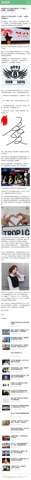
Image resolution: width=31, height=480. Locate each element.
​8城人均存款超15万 (16, 352)
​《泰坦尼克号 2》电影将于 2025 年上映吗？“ (18, 467)
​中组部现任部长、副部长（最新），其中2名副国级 (19, 451)
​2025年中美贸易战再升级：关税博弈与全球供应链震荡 (20, 376)
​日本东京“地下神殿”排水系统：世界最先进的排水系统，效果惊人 (20, 392)
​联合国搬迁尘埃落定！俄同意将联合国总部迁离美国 (20, 338)
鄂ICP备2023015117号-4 (22, 476)
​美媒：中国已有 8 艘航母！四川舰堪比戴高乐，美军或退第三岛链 (20, 331)
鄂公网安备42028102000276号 (9, 476)
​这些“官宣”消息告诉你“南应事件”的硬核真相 (19, 398)
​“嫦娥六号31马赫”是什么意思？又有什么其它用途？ (20, 383)
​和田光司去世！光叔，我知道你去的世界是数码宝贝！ (20, 368)
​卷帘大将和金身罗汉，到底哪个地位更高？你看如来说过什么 (20, 345)
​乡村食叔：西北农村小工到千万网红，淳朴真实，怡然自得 (20, 421)
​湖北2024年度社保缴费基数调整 (20, 413)
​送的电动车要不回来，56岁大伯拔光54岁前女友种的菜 (20, 429)
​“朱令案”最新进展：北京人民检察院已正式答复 (19, 361)
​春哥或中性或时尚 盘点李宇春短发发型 (20, 323)
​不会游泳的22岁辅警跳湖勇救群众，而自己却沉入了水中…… (20, 406)
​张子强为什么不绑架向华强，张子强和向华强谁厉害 (20, 459)
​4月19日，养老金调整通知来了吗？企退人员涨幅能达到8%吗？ (19, 445)
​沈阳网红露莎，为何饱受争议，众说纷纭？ (20, 436)
